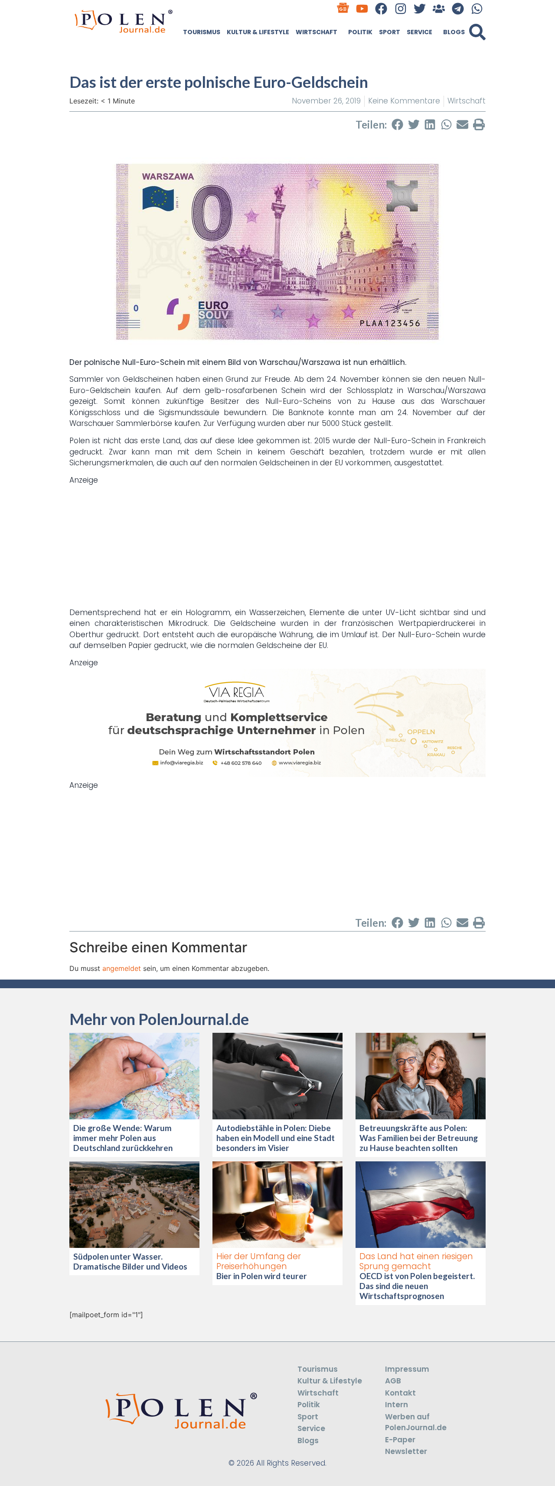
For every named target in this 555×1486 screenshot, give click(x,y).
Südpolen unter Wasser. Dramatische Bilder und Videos (130, 1261)
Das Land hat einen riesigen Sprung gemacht (416, 1261)
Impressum (407, 1369)
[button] (477, 32)
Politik (360, 32)
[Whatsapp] (477, 8)
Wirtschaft (316, 32)
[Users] (438, 8)
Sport (389, 32)
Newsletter (406, 1451)
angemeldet (121, 968)
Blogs (454, 32)
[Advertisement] (277, 546)
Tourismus (201, 32)
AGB (393, 1381)
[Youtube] (362, 8)
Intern (396, 1404)
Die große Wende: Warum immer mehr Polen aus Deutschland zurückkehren (123, 1138)
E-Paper (400, 1439)
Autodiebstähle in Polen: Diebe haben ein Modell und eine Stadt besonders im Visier (275, 1138)
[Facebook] (381, 8)
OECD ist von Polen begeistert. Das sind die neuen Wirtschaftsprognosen (417, 1286)
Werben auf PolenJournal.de (416, 1422)
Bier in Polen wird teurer (262, 1276)
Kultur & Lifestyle (258, 32)
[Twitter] (419, 8)
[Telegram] (458, 8)
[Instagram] (400, 8)
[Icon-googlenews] (343, 8)
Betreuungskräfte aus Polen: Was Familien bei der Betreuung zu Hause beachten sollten (418, 1138)
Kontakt (400, 1393)
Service (419, 32)
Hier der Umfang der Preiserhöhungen (258, 1261)
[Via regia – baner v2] (277, 774)
